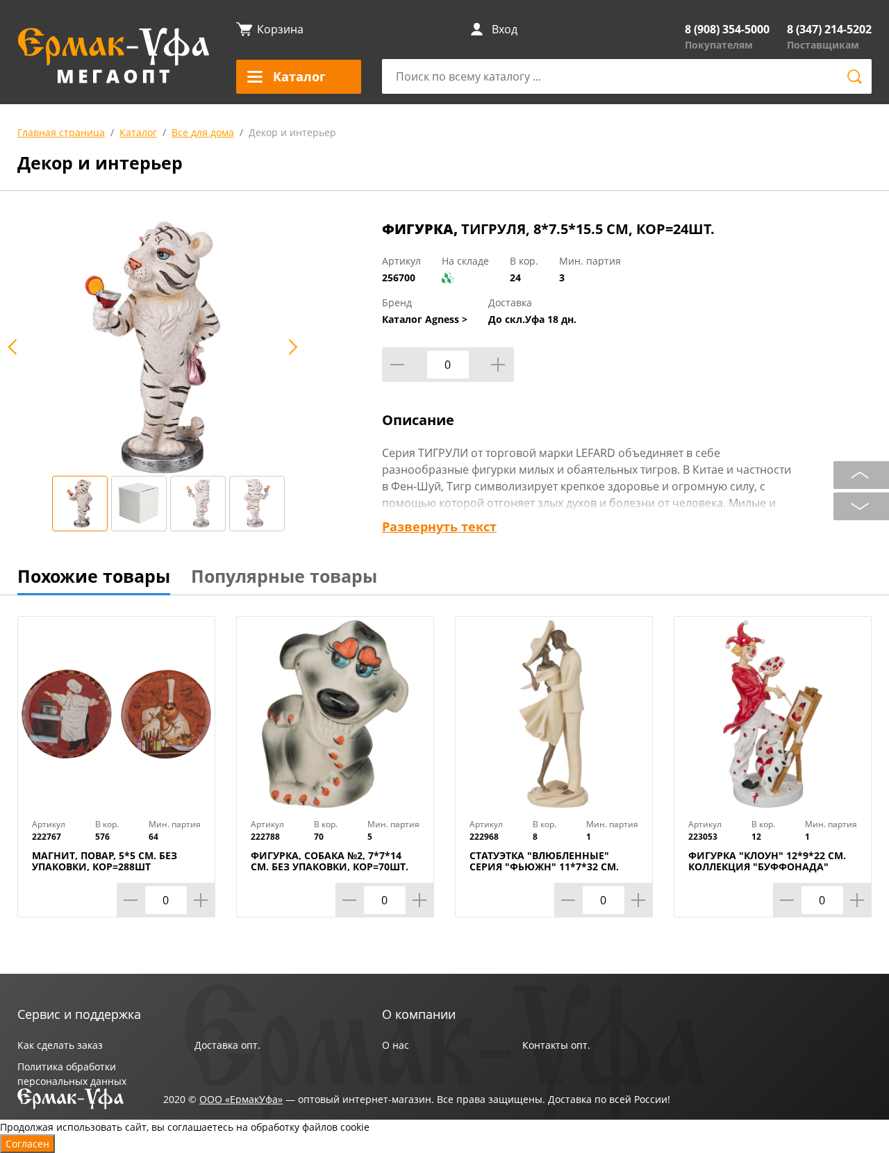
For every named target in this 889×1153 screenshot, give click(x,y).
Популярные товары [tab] (284, 576)
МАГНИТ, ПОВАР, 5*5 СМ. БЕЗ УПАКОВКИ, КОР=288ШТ (104, 861)
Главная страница (61, 132)
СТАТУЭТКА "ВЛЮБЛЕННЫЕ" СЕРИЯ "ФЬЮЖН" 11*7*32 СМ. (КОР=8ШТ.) (544, 867)
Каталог (138, 132)
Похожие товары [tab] (93, 576)
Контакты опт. (556, 1045)
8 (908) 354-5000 (727, 29)
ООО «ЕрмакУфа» (241, 1099)
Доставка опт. (227, 1045)
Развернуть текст (439, 526)
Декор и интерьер (292, 132)
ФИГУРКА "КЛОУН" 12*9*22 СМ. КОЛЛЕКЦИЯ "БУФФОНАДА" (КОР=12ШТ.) (767, 867)
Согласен (27, 1143)
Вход (504, 29)
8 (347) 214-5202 (829, 29)
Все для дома (203, 132)
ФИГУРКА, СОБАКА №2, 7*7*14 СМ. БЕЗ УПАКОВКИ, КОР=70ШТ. (329, 861)
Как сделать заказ (60, 1045)
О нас (395, 1045)
